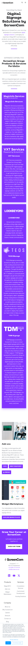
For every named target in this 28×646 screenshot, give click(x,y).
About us (7, 607)
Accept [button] (8, 642)
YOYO (5, 466)
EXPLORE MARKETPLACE (11, 517)
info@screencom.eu (14, 569)
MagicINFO (7, 586)
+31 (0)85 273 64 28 (14, 567)
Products (7, 582)
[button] (22, 2)
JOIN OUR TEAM (14, 546)
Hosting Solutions (20, 596)
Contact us (7, 618)
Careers (7, 612)
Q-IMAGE (6, 472)
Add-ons (7, 589)
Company (7, 603)
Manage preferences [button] (14, 639)
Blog (7, 621)
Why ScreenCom (7, 610)
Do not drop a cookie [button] (17, 642)
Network (7, 615)
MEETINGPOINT (16, 466)
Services (20, 582)
